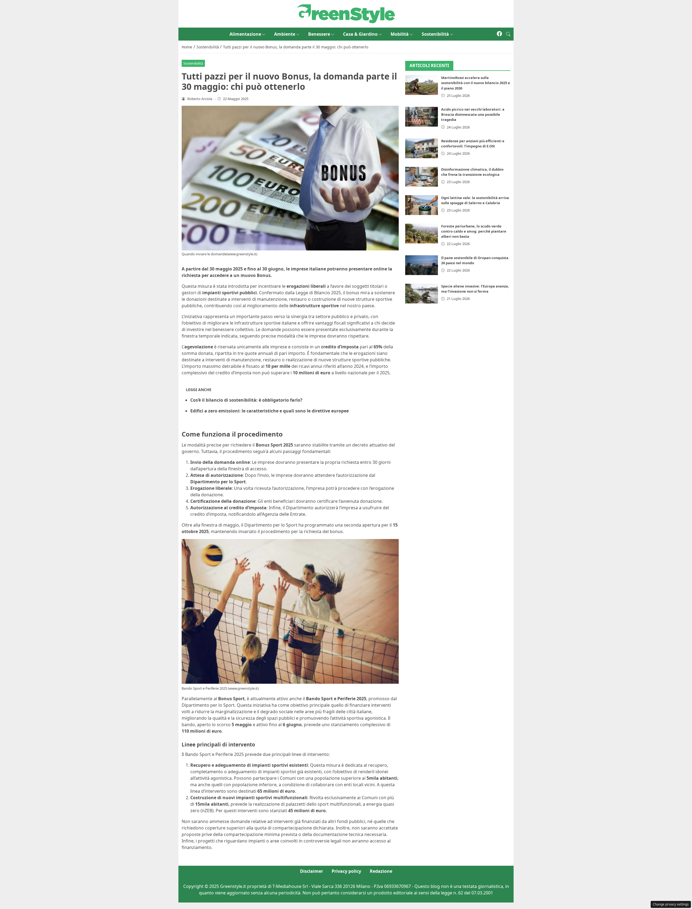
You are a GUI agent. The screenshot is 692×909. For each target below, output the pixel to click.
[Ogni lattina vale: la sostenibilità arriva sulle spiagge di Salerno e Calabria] (421, 205)
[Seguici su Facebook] (499, 34)
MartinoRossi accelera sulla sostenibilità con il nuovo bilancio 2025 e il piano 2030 (475, 83)
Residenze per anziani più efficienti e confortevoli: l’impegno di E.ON (472, 143)
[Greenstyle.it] (346, 13)
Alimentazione (245, 34)
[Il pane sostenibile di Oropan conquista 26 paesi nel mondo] (421, 265)
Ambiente (284, 34)
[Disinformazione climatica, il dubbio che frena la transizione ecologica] (421, 177)
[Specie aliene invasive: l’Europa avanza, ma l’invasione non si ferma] (421, 293)
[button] (508, 34)
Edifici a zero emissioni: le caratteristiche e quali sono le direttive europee (269, 411)
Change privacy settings (671, 904)
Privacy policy (346, 871)
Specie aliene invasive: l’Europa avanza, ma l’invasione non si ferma (475, 289)
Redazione (381, 871)
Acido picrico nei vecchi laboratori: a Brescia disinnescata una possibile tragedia (472, 114)
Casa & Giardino (360, 34)
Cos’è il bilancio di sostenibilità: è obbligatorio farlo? (246, 400)
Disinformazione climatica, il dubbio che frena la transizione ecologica (472, 172)
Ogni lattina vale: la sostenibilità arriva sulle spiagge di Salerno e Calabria (475, 200)
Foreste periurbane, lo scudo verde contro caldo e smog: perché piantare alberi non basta (473, 231)
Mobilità (400, 34)
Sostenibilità (435, 34)
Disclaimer (311, 871)
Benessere (319, 34)
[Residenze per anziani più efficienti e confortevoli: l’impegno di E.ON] (421, 148)
